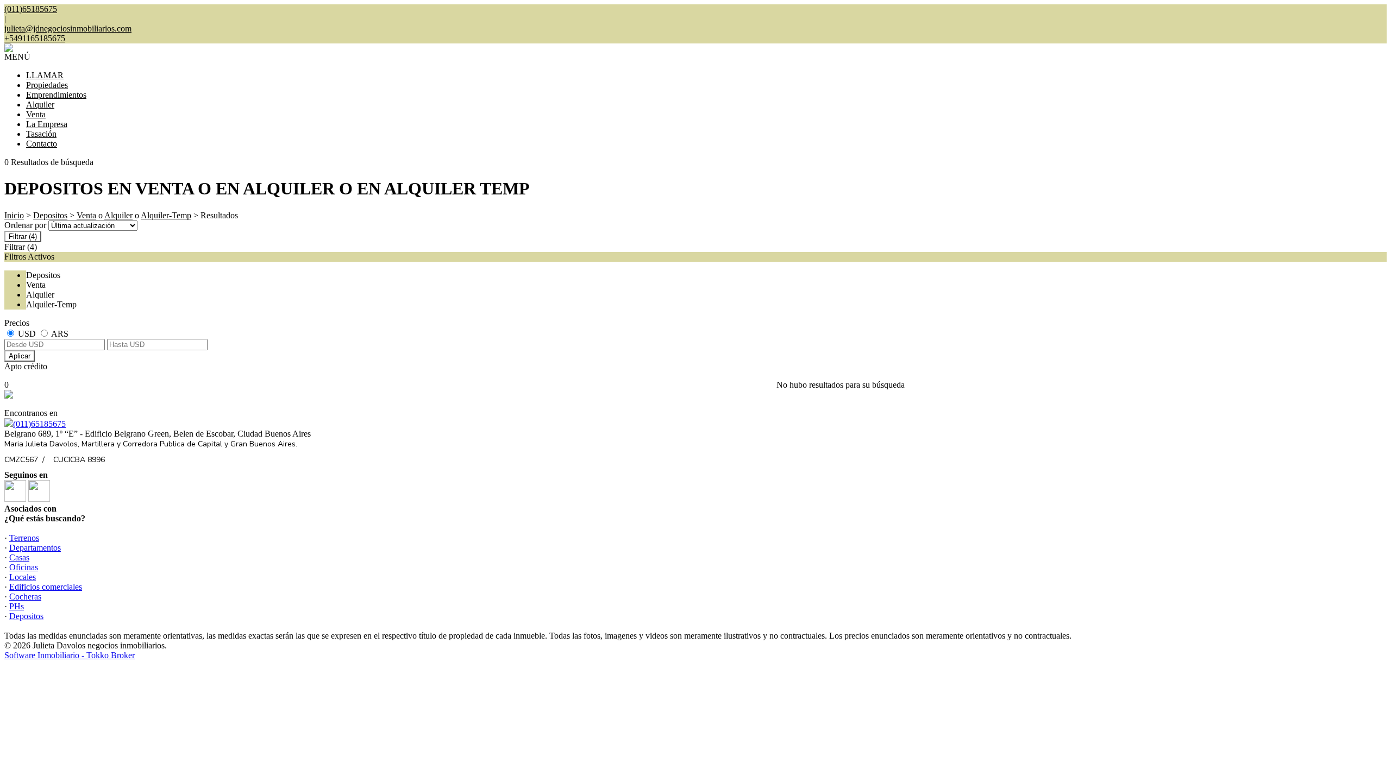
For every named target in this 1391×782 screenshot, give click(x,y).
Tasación (41, 133)
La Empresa (46, 124)
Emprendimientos (56, 94)
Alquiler (40, 104)
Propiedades (47, 85)
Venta (36, 114)
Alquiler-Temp (166, 215)
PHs (16, 606)
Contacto (41, 143)
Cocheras (25, 596)
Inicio (14, 215)
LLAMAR (45, 75)
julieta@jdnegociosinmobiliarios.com (67, 28)
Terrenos (24, 538)
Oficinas (23, 567)
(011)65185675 (39, 423)
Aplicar (19, 356)
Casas (19, 557)
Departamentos (35, 547)
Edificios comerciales (45, 586)
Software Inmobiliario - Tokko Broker (69, 655)
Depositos (50, 215)
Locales (22, 577)
